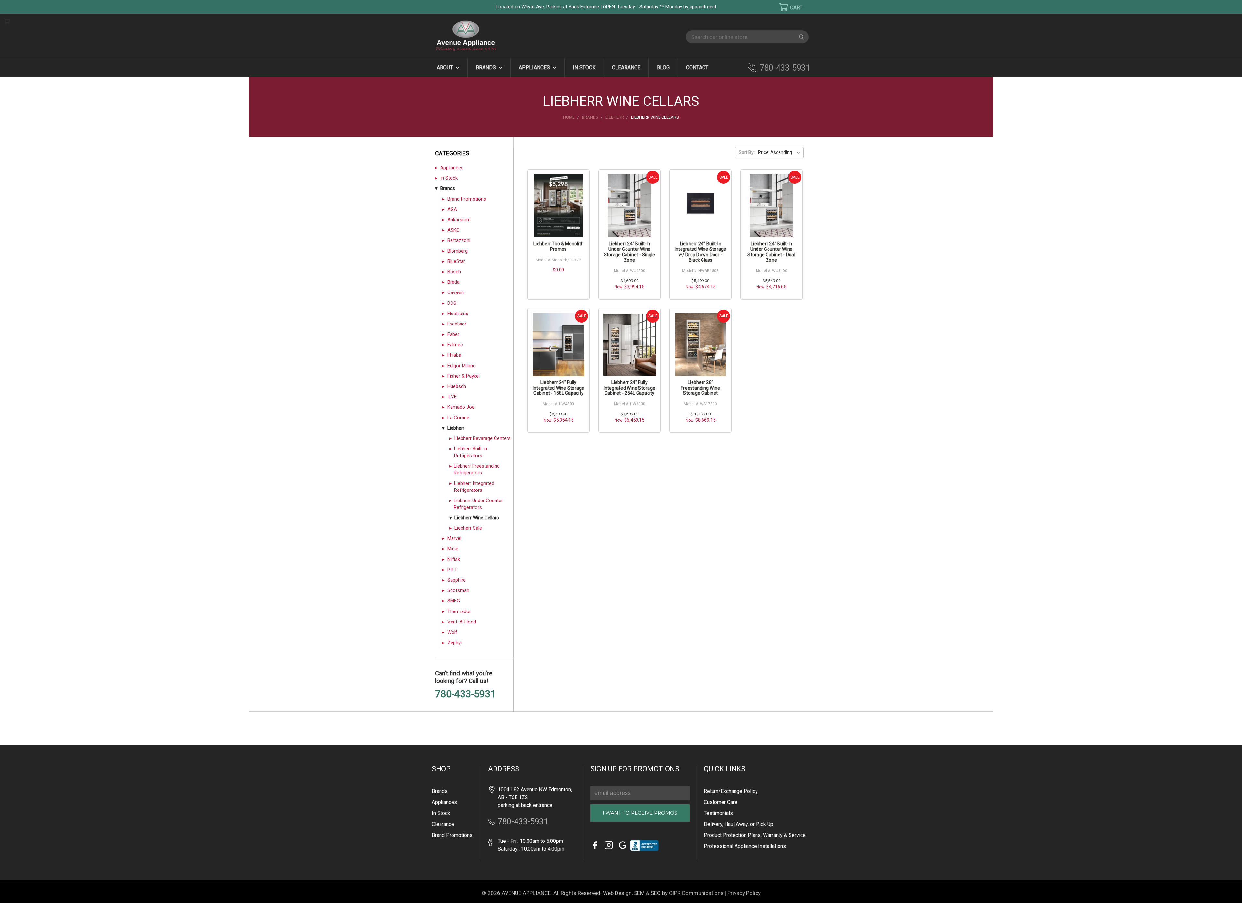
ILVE (452, 397)
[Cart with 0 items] (786, 7)
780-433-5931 (785, 67)
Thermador (459, 611)
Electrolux (457, 313)
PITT (452, 570)
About (445, 67)
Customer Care (720, 802)
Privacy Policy (744, 893)
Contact (697, 67)
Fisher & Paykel (463, 376)
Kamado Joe (460, 407)
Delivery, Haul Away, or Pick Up (738, 824)
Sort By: (747, 152)
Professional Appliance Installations (745, 846)
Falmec (455, 344)
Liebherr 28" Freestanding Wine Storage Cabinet (700, 388)
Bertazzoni (458, 240)
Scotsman (458, 590)
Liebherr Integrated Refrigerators (474, 486)
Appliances (535, 67)
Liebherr (455, 428)
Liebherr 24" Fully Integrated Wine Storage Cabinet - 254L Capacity (629, 388)
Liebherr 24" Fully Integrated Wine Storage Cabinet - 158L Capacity (558, 388)
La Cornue (458, 418)
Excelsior (456, 324)
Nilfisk (453, 559)
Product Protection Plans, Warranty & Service (755, 835)
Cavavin (455, 292)
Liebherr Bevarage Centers (482, 438)
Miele (452, 549)
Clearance (626, 67)
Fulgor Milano (461, 366)
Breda (453, 282)
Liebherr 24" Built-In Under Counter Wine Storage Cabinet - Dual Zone (771, 251)
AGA (452, 209)
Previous (16, 889)
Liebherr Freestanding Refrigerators (477, 469)
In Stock (584, 67)
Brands (486, 67)
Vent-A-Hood (461, 622)
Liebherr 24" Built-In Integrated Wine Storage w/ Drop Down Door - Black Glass (700, 251)
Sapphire (456, 580)
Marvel (454, 538)
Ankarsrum (459, 220)
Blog (663, 67)
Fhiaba (454, 355)
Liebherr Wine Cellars (476, 518)
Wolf (452, 632)
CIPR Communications (696, 893)
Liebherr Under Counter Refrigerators (478, 504)
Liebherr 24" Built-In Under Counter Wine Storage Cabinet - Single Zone (629, 251)
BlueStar (456, 261)
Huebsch (456, 386)
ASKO (453, 230)
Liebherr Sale (468, 528)
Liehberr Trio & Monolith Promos (558, 246)
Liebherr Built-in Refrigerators (470, 452)
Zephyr (454, 642)
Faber (453, 334)
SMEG (453, 601)
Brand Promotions (466, 199)
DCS (451, 303)
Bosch (454, 272)
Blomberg (457, 251)
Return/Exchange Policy (731, 791)
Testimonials (718, 813)
